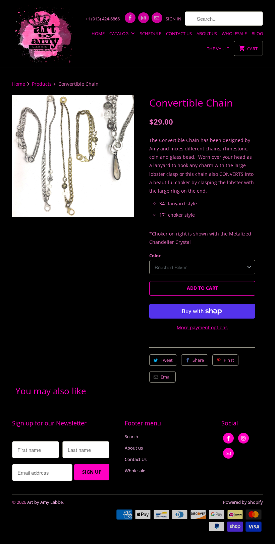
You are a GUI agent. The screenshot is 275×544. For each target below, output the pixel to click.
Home (98, 33)
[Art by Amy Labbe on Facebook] (130, 17)
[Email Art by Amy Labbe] (157, 17)
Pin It (229, 360)
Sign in (173, 19)
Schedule (150, 33)
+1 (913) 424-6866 (103, 19)
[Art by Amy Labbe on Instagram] (143, 17)
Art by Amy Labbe (45, 502)
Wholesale (234, 33)
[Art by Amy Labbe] (44, 34)
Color (155, 256)
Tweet (167, 360)
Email (166, 377)
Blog (257, 33)
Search (131, 436)
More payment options (202, 327)
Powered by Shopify (243, 502)
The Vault (218, 49)
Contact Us (179, 33)
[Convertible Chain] (73, 156)
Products (42, 84)
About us (207, 33)
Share (198, 360)
